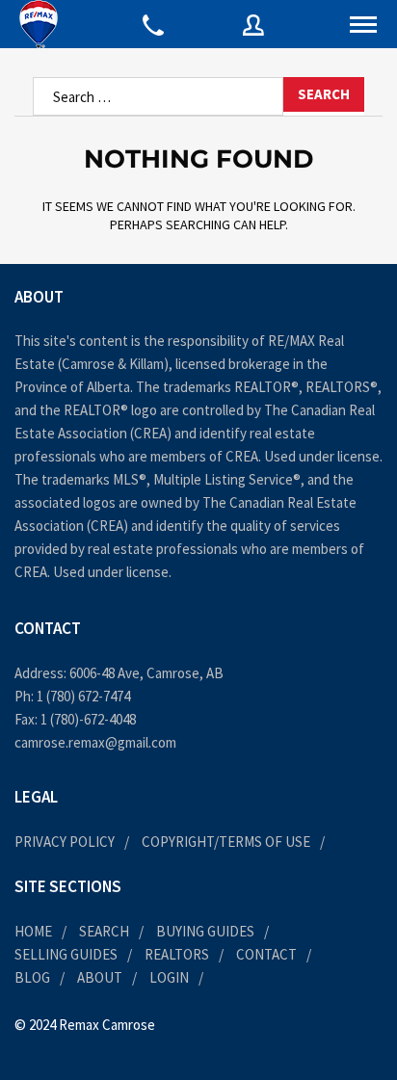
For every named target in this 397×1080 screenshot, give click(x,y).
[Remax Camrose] (38, 24)
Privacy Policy (64, 841)
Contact (266, 954)
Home (33, 931)
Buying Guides (205, 931)
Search (104, 931)
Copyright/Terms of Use (226, 841)
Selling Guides (66, 954)
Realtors (177, 954)
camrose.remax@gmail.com (95, 742)
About (99, 977)
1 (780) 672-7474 (83, 696)
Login (169, 977)
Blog (32, 977)
